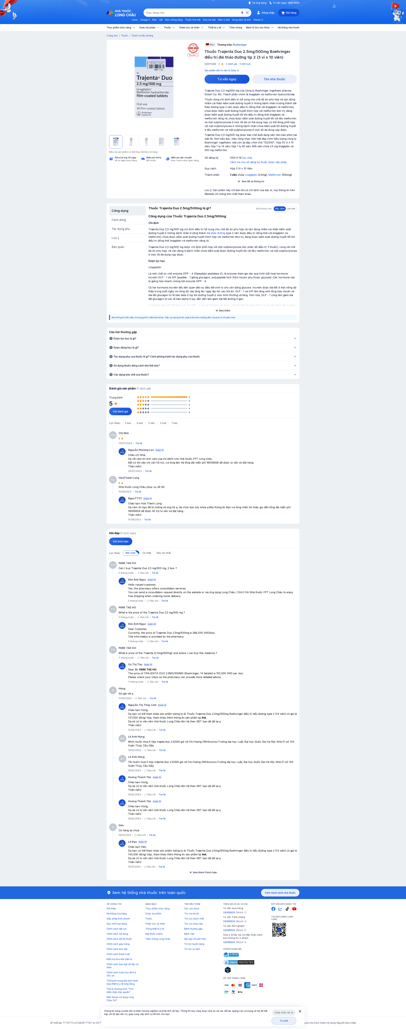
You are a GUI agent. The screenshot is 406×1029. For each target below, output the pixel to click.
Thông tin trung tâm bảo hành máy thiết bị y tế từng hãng (122, 982)
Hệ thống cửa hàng (117, 913)
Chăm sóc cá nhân (155, 923)
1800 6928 (293, 2)
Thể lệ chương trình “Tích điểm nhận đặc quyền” (120, 990)
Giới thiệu (111, 908)
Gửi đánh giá (120, 411)
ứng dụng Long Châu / (223, 592)
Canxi (135, 19)
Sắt (161, 19)
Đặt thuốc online (154, 933)
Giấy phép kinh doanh (118, 918)
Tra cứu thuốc (191, 913)
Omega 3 (145, 19)
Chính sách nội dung (117, 933)
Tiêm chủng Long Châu (157, 938)
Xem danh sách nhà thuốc (280, 892)
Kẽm (154, 19)
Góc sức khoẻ (191, 908)
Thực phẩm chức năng (157, 908)
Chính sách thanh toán (118, 954)
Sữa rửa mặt (209, 19)
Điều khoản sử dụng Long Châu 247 (120, 999)
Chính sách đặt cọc (117, 928)
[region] (154, 87)
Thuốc (124, 35)
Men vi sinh (224, 19)
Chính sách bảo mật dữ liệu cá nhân (122, 966)
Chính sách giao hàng (118, 944)
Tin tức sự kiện (192, 949)
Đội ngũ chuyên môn (195, 938)
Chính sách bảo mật (117, 949)
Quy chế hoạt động (117, 923)
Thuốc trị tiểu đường (142, 35)
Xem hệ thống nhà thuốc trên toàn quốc (149, 892)
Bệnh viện (189, 933)
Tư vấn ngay (226, 79)
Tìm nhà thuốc (274, 79)
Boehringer (240, 44)
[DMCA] (239, 962)
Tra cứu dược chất (194, 918)
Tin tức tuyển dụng (194, 944)
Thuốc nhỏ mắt (192, 19)
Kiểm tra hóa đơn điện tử (119, 959)
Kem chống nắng (174, 19)
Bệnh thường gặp (193, 928)
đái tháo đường (216, 233)
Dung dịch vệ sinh (241, 19)
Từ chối (284, 1020)
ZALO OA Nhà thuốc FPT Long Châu (259, 592)
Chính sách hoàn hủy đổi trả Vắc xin (121, 974)
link (204, 717)
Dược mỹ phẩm (153, 913)
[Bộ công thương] (231, 955)
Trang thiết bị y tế (154, 928)
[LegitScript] (239, 970)
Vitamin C (258, 19)
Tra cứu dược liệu (193, 923)
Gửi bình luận (120, 541)
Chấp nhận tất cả (283, 1012)
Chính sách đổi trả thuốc (119, 938)
